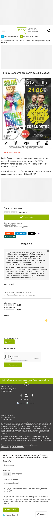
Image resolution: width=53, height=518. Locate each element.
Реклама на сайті (7, 386)
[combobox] (7, 474)
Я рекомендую (27, 217)
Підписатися (11, 510)
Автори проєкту (26, 399)
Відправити (13, 365)
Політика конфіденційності (10, 445)
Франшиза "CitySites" (8, 389)
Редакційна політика (17, 447)
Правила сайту (26, 445)
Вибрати (10, 342)
